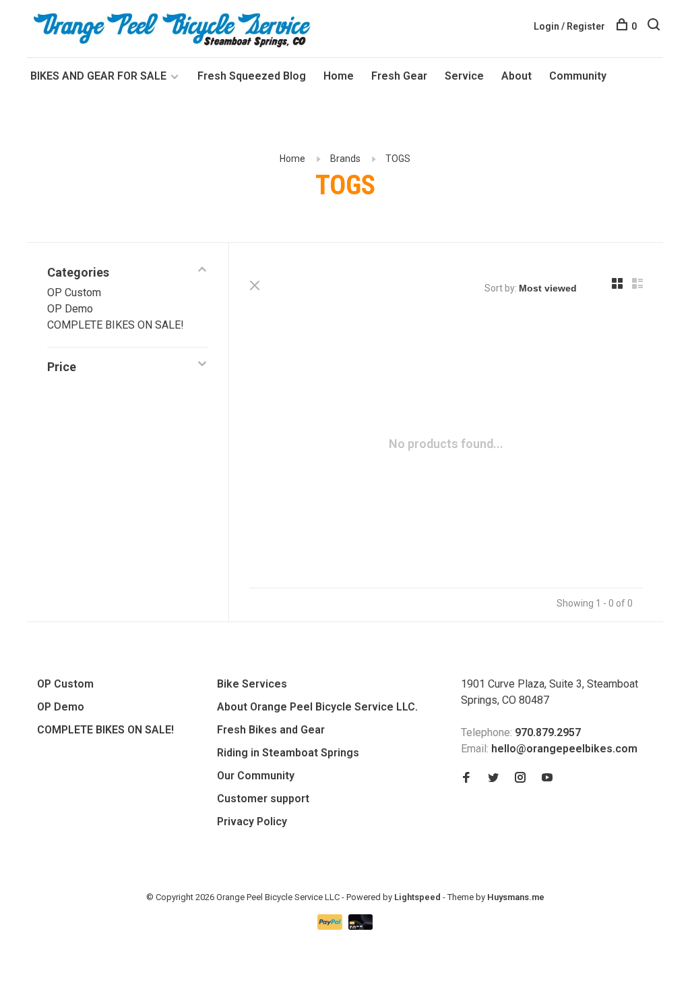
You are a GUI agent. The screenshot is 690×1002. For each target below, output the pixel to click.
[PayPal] (331, 926)
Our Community (255, 775)
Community (577, 75)
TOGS (397, 158)
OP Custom (74, 292)
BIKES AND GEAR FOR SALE (99, 75)
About (516, 75)
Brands (345, 158)
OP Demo (70, 308)
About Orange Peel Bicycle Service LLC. (317, 706)
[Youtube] (547, 778)
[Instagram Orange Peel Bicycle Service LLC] (520, 778)
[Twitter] (493, 778)
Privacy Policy (252, 821)
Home (338, 75)
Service (464, 75)
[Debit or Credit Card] (360, 926)
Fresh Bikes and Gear (271, 729)
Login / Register (569, 26)
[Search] (655, 26)
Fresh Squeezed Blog (251, 75)
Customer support (263, 798)
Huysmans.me (515, 897)
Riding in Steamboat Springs (288, 752)
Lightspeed (417, 897)
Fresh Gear (399, 75)
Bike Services (252, 683)
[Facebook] (466, 778)
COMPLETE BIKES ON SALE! (115, 324)
